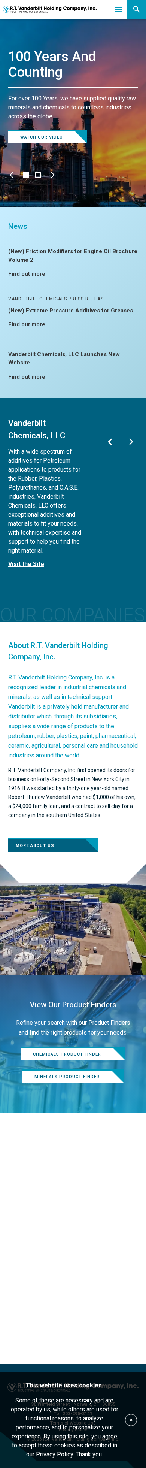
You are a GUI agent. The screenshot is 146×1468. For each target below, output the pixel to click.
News (17, 226)
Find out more (26, 273)
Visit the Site (26, 563)
